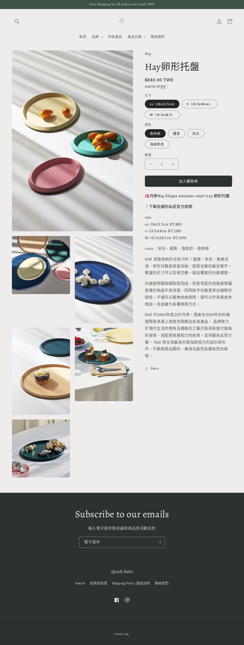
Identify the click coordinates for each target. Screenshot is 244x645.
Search (80, 583)
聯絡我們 (162, 583)
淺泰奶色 (157, 144)
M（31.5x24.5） (162, 115)
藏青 (176, 133)
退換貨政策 (98, 583)
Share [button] (154, 368)
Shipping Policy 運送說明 (131, 583)
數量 (148, 155)
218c (126, 634)
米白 (195, 133)
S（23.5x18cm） (199, 104)
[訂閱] (159, 542)
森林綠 (155, 133)
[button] (17, 21)
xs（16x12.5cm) (162, 104)
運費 (163, 87)
